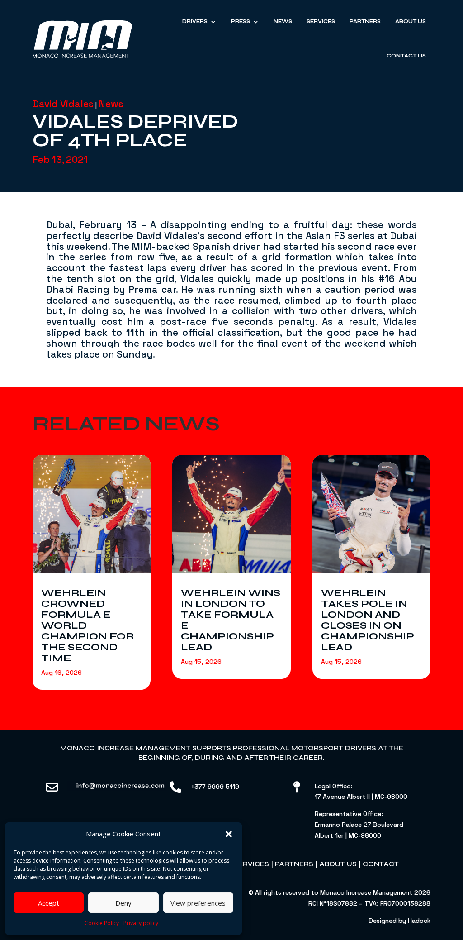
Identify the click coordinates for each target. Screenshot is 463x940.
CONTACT (381, 863)
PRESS (240, 21)
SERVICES (251, 863)
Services (321, 21)
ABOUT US (338, 863)
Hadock (419, 920)
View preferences (198, 902)
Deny (123, 902)
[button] (228, 834)
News (283, 21)
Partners (365, 21)
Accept (48, 902)
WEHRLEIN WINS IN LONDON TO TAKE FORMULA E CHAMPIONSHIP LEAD (230, 620)
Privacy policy (140, 923)
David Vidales (63, 104)
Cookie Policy (102, 923)
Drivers (195, 21)
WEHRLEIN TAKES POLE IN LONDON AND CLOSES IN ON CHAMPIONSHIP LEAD (367, 620)
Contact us (406, 56)
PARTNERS (294, 863)
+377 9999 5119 (215, 787)
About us (410, 21)
